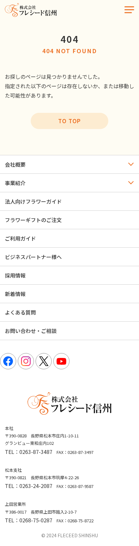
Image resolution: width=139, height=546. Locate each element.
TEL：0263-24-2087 (28, 486)
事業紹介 (15, 183)
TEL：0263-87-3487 (28, 452)
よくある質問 (20, 312)
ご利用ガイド (20, 238)
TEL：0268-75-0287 (28, 520)
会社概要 (15, 164)
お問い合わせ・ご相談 (31, 331)
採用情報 (15, 275)
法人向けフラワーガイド (33, 201)
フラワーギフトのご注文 (33, 220)
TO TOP (69, 121)
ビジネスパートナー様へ (33, 257)
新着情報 (15, 294)
